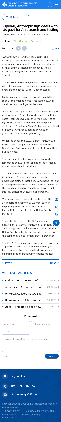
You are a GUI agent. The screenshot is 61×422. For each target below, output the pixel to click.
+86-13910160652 (23, 386)
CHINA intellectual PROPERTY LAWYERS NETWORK (23, 4)
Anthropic (36, 41)
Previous (10, 263)
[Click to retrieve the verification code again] (25, 356)
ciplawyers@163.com (25, 394)
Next (53, 263)
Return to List (17, 17)
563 (57, 48)
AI (15, 41)
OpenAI (23, 41)
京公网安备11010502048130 (40, 411)
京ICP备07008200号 (12, 411)
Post (51, 356)
